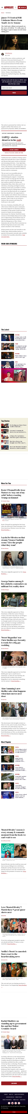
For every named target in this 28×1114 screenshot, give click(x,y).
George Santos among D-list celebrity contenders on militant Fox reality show (14, 584)
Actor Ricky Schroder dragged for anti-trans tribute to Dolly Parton (21, 788)
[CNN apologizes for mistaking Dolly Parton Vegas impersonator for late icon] (7, 364)
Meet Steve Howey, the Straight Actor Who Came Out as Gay (18, 443)
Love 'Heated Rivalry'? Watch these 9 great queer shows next (13, 910)
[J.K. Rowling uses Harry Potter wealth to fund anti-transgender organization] (5, 425)
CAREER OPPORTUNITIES (19, 1094)
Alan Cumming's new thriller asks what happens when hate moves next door (13, 692)
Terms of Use (5, 1108)
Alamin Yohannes (5, 548)
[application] (14, 375)
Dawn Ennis (4, 699)
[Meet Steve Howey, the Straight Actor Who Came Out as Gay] (5, 442)
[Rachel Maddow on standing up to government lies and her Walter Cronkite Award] (14, 1042)
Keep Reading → (6, 530)
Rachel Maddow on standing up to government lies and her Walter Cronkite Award (13, 1025)
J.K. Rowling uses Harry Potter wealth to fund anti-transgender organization (18, 426)
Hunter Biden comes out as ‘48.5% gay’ (21, 356)
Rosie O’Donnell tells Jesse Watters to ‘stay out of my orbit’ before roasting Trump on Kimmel (13, 494)
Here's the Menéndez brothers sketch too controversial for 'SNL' (18, 448)
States (17, 792)
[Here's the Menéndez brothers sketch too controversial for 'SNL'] (5, 447)
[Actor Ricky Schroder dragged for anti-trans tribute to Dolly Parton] (7, 786)
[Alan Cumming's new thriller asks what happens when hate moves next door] (14, 709)
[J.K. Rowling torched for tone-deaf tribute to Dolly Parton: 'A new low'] (7, 750)
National (17, 335)
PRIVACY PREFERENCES (7, 1099)
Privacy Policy (23, 1106)
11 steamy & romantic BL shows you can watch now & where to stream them (18, 432)
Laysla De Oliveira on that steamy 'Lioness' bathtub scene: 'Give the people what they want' (13, 541)
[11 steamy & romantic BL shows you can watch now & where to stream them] (5, 431)
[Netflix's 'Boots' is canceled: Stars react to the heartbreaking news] (14, 970)
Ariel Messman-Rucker (6, 840)
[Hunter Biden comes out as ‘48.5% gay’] (7, 355)
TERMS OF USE (16, 1099)
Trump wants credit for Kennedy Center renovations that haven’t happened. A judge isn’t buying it (20, 340)
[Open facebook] (9, 1103)
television (8, 12)
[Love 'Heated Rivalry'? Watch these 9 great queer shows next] (14, 925)
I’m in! (14, 93)
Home (2, 12)
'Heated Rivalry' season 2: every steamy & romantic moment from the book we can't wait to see (13, 833)
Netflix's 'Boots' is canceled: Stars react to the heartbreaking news (14, 954)
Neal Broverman (9, 53)
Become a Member (14, 150)
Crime (16, 344)
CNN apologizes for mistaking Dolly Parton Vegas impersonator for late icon (20, 367)
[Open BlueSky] (12, 1103)
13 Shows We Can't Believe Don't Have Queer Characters (18, 436)
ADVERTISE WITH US (10, 1097)
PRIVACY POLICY (18, 1097)
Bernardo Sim (4, 959)
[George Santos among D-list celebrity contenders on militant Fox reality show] (14, 599)
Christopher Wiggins (6, 501)
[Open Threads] (15, 1103)
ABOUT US (11, 1094)
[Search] (16, 7)
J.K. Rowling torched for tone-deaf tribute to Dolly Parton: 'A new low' (21, 751)
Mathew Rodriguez (5, 589)
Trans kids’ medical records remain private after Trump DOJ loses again (20, 779)
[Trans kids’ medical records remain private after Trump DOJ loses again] (7, 777)
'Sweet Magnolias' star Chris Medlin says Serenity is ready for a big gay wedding (13, 641)
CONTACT (6, 1094)
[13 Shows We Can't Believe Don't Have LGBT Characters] (5, 436)
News (16, 362)
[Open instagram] (19, 1103)
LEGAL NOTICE (22, 1099)
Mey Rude (4, 915)
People (17, 747)
